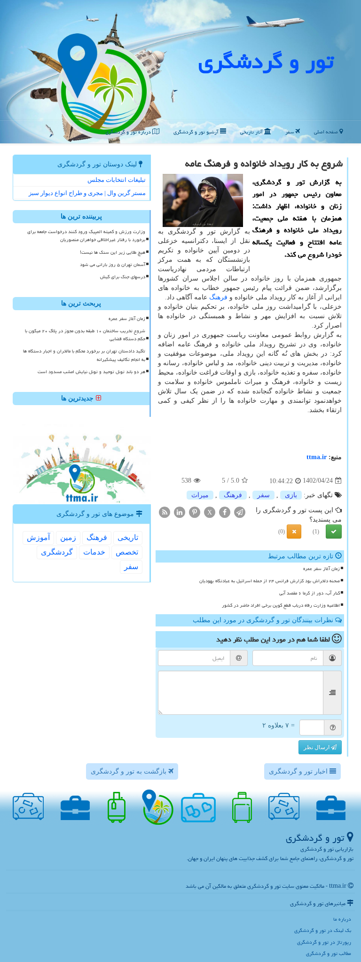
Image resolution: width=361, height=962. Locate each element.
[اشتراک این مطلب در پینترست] (194, 511)
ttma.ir (316, 457)
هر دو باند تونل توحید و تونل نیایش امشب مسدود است (91, 371)
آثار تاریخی (252, 132)
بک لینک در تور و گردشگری (322, 930)
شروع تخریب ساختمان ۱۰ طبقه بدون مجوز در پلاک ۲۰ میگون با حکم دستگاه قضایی (85, 335)
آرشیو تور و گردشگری (196, 132)
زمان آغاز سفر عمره (321, 568)
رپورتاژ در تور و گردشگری (324, 942)
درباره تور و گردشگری (128, 132)
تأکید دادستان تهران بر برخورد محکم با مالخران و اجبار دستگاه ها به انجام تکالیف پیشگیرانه (84, 355)
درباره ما (342, 919)
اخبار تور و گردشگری (299, 771)
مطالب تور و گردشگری (328, 953)
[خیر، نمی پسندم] (294, 531)
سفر (290, 132)
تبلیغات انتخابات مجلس (116, 179)
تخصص (127, 552)
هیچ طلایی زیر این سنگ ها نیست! (112, 252)
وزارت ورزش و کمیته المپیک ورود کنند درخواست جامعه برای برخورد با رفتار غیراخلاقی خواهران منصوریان (86, 235)
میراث (200, 495)
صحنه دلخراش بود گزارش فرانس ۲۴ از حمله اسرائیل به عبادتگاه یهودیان (269, 581)
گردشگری (57, 552)
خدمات (94, 552)
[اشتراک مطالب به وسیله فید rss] (164, 511)
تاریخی (128, 537)
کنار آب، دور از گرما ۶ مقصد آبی (309, 593)
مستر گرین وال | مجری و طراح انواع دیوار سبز (87, 192)
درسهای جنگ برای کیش (122, 277)
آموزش (38, 537)
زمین (68, 537)
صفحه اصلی (326, 132)
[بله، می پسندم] (334, 531)
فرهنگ (218, 297)
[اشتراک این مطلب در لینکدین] (179, 511)
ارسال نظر (317, 747)
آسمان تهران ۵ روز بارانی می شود (112, 264)
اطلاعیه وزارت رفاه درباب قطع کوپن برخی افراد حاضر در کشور (281, 605)
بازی (291, 495)
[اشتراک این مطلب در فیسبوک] (224, 511)
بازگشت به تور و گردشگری (129, 771)
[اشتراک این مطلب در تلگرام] (239, 511)
